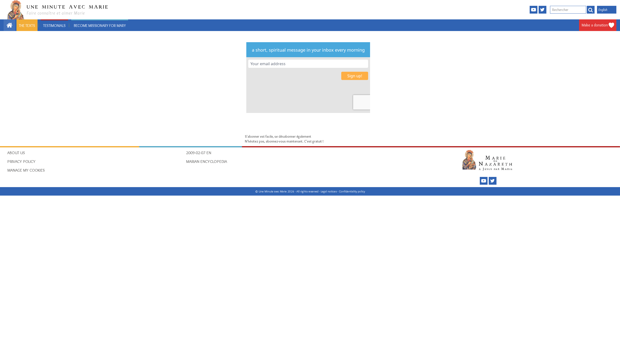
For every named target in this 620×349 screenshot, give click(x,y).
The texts (27, 25)
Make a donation (595, 25)
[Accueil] (489, 160)
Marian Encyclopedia (206, 161)
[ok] (591, 10)
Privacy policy (21, 161)
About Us (16, 152)
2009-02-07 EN (198, 152)
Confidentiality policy (352, 191)
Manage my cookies (26, 170)
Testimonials (54, 25)
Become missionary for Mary (100, 25)
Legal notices (329, 191)
